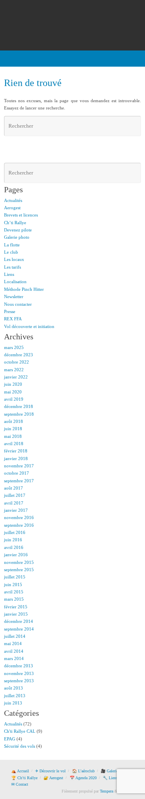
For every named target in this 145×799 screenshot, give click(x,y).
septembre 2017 (19, 480)
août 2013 (13, 687)
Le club (11, 252)
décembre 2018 (18, 406)
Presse (9, 311)
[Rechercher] (133, 126)
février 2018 (15, 450)
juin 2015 (13, 584)
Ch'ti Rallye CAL (19, 731)
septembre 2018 (19, 414)
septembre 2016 (19, 525)
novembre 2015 (19, 562)
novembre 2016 (19, 517)
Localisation (15, 281)
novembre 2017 (19, 465)
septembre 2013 (19, 680)
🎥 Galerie (109, 771)
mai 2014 (13, 643)
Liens (9, 274)
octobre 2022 (16, 362)
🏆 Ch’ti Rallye (24, 778)
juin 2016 (13, 539)
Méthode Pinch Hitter (24, 289)
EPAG (9, 738)
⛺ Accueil (20, 771)
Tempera (106, 791)
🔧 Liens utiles (115, 778)
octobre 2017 (16, 473)
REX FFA (13, 318)
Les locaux (14, 259)
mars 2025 (14, 347)
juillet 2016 (14, 532)
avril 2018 (13, 443)
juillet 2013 (14, 695)
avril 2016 (13, 547)
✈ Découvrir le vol (50, 771)
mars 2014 (14, 658)
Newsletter (13, 296)
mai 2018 (13, 436)
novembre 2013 (19, 673)
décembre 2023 (18, 354)
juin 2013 (13, 702)
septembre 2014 (19, 629)
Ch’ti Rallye (15, 222)
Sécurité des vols (19, 746)
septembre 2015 (19, 569)
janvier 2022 (16, 376)
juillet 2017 (14, 495)
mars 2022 (14, 369)
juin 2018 (13, 428)
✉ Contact (19, 784)
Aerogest (12, 207)
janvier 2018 (16, 458)
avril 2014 (13, 651)
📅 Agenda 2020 (83, 778)
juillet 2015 (14, 576)
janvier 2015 (16, 614)
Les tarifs (12, 267)
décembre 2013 (18, 665)
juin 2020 (13, 384)
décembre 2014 (18, 621)
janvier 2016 (16, 554)
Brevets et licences (21, 214)
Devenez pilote (18, 229)
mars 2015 (14, 599)
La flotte (12, 244)
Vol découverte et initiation (29, 326)
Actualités (13, 200)
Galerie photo (16, 237)
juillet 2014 (14, 636)
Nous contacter (18, 304)
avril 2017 (13, 502)
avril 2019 (13, 399)
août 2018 (13, 421)
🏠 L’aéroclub (83, 771)
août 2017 (13, 488)
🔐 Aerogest (53, 778)
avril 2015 (13, 591)
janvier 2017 (16, 510)
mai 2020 (13, 391)
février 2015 (15, 606)
